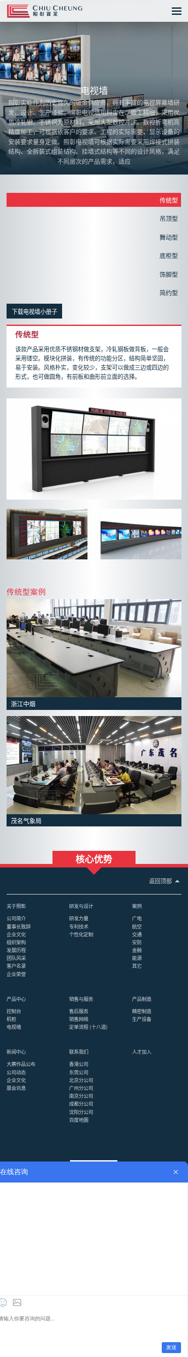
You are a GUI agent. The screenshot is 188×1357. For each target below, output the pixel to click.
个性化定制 (81, 934)
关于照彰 (16, 905)
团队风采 (16, 957)
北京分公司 (81, 1079)
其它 (137, 965)
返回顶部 (161, 881)
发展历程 (16, 949)
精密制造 (141, 1010)
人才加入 (141, 1051)
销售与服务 (81, 998)
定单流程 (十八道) (88, 1026)
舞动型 (169, 237)
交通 (137, 934)
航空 (137, 926)
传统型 (169, 199)
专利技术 (78, 926)
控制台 (14, 1010)
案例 (137, 905)
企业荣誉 (16, 973)
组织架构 (16, 942)
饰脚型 (169, 274)
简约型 (169, 292)
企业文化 (16, 934)
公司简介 (16, 918)
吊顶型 (169, 218)
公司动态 (16, 1072)
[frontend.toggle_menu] (176, 11)
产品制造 (141, 998)
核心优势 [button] (94, 858)
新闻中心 (16, 1051)
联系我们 (78, 1051)
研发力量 (78, 918)
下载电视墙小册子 (34, 311)
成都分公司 (81, 1103)
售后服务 (78, 1010)
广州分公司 (81, 1087)
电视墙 (14, 1026)
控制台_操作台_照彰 (45, 11)
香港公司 (78, 1063)
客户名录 (16, 965)
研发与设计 (81, 905)
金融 (137, 949)
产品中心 (16, 998)
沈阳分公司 (81, 1111)
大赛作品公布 (21, 1063)
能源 (137, 957)
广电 (137, 918)
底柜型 (169, 255)
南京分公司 (81, 1095)
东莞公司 (78, 1072)
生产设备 (141, 1018)
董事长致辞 (19, 926)
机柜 (11, 1018)
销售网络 (78, 1018)
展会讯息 (16, 1087)
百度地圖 (78, 1119)
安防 (137, 942)
